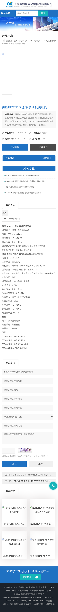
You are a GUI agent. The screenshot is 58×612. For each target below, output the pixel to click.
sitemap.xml (47, 591)
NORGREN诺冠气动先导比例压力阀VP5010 (42, 524)
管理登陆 (38, 591)
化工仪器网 (30, 591)
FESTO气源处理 (47, 41)
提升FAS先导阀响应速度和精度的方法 (19, 187)
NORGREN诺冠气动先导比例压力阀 (15, 524)
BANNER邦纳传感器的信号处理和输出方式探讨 (23, 193)
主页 (15, 41)
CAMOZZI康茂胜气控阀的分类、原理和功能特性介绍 (25, 181)
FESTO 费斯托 (33, 41)
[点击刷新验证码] (25, 450)
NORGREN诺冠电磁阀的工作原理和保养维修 (22, 176)
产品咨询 (14, 147)
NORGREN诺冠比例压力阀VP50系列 (15, 556)
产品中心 (22, 41)
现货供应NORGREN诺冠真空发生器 (42, 556)
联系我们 (43, 147)
